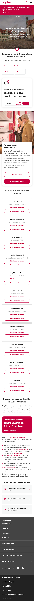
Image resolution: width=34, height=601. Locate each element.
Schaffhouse (8, 72)
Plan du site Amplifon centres (13, 594)
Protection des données (11, 577)
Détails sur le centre (17, 207)
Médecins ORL (6, 523)
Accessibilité (6, 586)
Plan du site (6, 590)
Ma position (18, 103)
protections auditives (14, 455)
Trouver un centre (6, 17)
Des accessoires (9, 467)
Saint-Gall (16, 66)
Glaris (6, 66)
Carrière (5, 528)
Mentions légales (8, 582)
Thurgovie (20, 72)
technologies (18, 453)
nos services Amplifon (17, 438)
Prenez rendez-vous (17, 211)
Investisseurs (6, 533)
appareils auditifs (23, 449)
